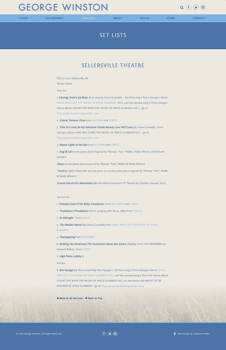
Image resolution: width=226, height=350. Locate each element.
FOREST (113, 120)
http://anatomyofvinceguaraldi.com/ (78, 113)
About (117, 18)
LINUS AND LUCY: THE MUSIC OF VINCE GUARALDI (86, 102)
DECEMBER (117, 204)
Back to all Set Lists (71, 298)
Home (23, 18)
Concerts (88, 18)
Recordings (54, 18)
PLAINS (134, 204)
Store (171, 18)
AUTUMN (97, 120)
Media (144, 18)
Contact (199, 18)
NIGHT (86, 217)
